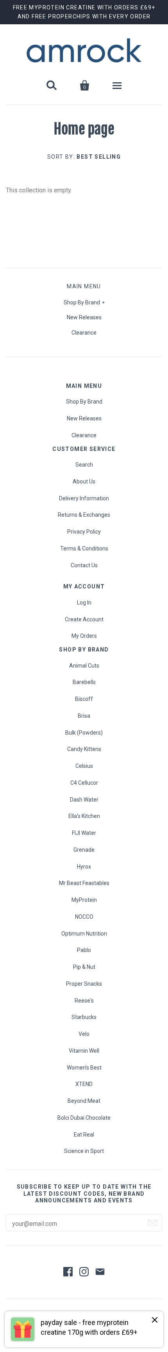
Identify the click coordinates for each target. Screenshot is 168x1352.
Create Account (84, 619)
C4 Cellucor (84, 783)
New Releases (84, 317)
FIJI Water (84, 833)
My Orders (84, 636)
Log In (84, 602)
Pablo (84, 950)
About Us (84, 481)
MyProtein (84, 900)
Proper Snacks (84, 984)
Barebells (84, 682)
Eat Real (84, 1134)
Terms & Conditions (84, 548)
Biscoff (84, 699)
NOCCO (84, 917)
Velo (84, 1034)
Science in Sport (84, 1151)
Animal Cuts (84, 665)
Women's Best (84, 1067)
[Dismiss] (154, 1320)
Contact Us (84, 565)
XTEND (84, 1084)
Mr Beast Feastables (84, 883)
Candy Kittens (84, 749)
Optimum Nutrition (84, 933)
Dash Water (84, 799)
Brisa (84, 716)
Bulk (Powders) (84, 732)
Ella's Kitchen (84, 816)
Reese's (84, 1000)
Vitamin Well (84, 1051)
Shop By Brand (82, 302)
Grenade (84, 850)
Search (84, 465)
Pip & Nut (84, 967)
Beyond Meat (84, 1101)
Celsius (84, 766)
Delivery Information (84, 498)
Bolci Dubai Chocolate (84, 1118)
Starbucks (84, 1017)
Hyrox (84, 866)
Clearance (84, 332)
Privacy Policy (84, 531)
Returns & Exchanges (84, 515)
